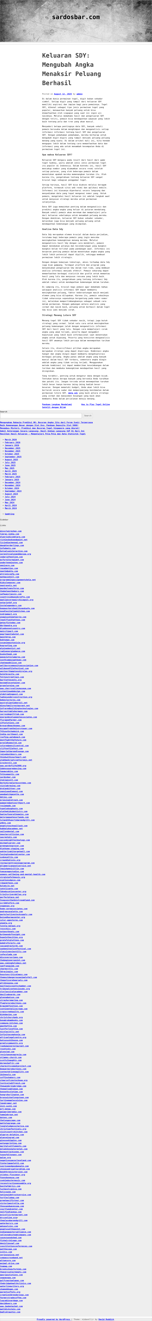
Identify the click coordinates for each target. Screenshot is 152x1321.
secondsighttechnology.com (15, 840)
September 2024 (13, 491)
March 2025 (11, 474)
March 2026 (11, 439)
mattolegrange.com (10, 1123)
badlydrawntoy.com (10, 1312)
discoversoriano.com (11, 957)
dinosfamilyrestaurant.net (15, 705)
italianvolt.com (9, 780)
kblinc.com (6, 797)
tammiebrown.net (9, 1115)
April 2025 (11, 471)
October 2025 (12, 454)
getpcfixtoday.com (10, 623)
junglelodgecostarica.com (14, 1126)
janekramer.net (8, 1103)
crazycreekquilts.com (12, 1012)
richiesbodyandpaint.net (13, 540)
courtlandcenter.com (11, 1209)
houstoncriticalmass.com (13, 974)
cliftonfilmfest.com (11, 748)
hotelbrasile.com (9, 674)
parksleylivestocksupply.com (16, 914)
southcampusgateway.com (13, 660)
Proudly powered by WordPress (54, 1319)
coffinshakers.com (10, 1077)
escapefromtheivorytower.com (16, 728)
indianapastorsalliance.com (15, 1232)
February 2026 (12, 442)
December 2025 (12, 448)
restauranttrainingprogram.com (17, 863)
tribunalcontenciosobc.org (15, 989)
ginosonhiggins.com (10, 1140)
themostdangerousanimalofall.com (18, 977)
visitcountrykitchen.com (13, 1132)
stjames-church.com (10, 1057)
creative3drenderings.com (14, 1295)
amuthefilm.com (8, 1026)
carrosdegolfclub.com (12, 714)
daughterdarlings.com (12, 545)
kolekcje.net (7, 886)
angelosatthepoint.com (12, 1229)
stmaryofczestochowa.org (13, 1080)
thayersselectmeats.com (13, 1272)
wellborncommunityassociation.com (19, 665)
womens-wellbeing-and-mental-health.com (22, 874)
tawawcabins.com (9, 771)
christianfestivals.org (13, 1129)
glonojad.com (7, 1052)
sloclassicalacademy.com (13, 992)
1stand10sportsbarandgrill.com (17, 820)
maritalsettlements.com (13, 1146)
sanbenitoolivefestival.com (15, 949)
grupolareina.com (9, 685)
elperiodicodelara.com (12, 537)
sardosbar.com (76, 16)
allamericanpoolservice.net (15, 866)
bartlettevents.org (10, 680)
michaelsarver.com (10, 843)
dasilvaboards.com (10, 994)
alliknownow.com (9, 983)
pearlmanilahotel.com (12, 634)
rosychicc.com (8, 929)
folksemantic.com (9, 774)
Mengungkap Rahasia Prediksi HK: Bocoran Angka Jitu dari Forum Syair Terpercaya (46, 422)
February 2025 (12, 477)
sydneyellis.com (9, 857)
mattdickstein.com (10, 1309)
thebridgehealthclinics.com (15, 1283)
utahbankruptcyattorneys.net (16, 760)
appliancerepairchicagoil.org (16, 600)
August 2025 (11, 459)
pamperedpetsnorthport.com (15, 803)
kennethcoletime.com (11, 1092)
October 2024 (12, 488)
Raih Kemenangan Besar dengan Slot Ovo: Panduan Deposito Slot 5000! (39, 425)
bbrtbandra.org (8, 625)
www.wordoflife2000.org (13, 766)
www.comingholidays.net (13, 963)
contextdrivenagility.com (14, 1072)
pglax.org (5, 1157)
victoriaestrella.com (12, 1203)
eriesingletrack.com (11, 800)
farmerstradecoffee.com (13, 1298)
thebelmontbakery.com (12, 591)
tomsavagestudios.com (12, 871)
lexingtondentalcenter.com (15, 854)
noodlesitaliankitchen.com (15, 611)
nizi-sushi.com (8, 1106)
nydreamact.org (8, 614)
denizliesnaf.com (9, 1243)
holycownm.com (8, 1192)
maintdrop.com (8, 637)
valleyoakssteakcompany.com (15, 1235)
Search (3, 412)
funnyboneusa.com (9, 1177)
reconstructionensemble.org (15, 1183)
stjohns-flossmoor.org (12, 1175)
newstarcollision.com (12, 834)
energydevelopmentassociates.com (18, 717)
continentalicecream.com (13, 1009)
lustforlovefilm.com (11, 1029)
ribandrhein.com (9, 883)
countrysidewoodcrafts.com (15, 597)
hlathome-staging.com (12, 848)
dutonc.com (6, 1117)
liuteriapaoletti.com (12, 1163)
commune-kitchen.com (11, 1023)
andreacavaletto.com (11, 911)
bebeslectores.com (10, 700)
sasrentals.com (8, 837)
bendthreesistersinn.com (13, 1172)
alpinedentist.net (10, 648)
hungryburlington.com (12, 1094)
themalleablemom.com (11, 1089)
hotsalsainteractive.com (13, 551)
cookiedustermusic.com (12, 1180)
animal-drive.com (9, 1263)
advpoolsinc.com (9, 1226)
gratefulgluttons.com (12, 940)
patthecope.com (8, 1249)
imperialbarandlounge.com (14, 751)
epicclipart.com (9, 631)
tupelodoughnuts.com (11, 808)
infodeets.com (8, 548)
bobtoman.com (7, 640)
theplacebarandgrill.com (13, 1220)
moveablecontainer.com (12, 683)
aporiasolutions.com (11, 1275)
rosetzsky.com (8, 1049)
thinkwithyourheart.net (13, 757)
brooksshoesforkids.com (13, 1269)
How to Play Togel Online (95, 404)
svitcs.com (6, 1252)
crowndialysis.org (10, 860)
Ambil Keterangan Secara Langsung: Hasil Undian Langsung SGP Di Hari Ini (42, 431)
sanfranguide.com (9, 966)
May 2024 (9, 502)
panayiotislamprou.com (12, 657)
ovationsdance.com (10, 880)
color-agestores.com (11, 920)
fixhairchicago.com (10, 1240)
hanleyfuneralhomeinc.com (14, 814)
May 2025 (9, 468)
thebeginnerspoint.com (12, 960)
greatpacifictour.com (12, 1200)
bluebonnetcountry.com (12, 628)
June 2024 (10, 500)
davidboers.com (8, 1303)
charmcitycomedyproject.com (15, 1066)
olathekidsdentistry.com (13, 811)
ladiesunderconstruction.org (16, 697)
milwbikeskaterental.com (13, 1149)
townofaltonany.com (10, 1155)
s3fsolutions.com (9, 723)
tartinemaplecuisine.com (13, 1100)
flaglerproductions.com (13, 1003)
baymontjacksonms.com (12, 1152)
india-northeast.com (11, 734)
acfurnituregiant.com (12, 560)
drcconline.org (8, 1217)
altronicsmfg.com (9, 574)
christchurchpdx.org (11, 1017)
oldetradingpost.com (11, 694)
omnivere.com (7, 565)
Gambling (9, 514)
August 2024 (11, 494)
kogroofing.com (8, 645)
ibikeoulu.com (8, 1074)
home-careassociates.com (13, 909)
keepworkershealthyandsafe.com (17, 608)
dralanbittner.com (10, 788)
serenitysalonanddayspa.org (15, 554)
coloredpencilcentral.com (14, 746)
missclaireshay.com (10, 531)
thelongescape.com (10, 1120)
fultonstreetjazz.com (12, 677)
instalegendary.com (10, 605)
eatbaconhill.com (9, 577)
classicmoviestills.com (13, 951)
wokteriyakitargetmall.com (15, 851)
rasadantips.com (9, 568)
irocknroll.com (8, 763)
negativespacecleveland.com (15, 1160)
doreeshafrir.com (9, 1063)
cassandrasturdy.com (11, 946)
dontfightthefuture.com (13, 740)
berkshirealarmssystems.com (15, 783)
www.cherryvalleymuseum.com (15, 688)
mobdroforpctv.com (10, 943)
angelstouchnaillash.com (13, 826)
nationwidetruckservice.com (15, 1195)
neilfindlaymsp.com (10, 1212)
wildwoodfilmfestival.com (14, 668)
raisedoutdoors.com (10, 754)
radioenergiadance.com (12, 651)
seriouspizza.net (9, 1255)
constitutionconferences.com (16, 1246)
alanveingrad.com (9, 1137)
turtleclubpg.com (9, 1197)
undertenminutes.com (11, 562)
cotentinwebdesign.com (12, 691)
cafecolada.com (8, 954)
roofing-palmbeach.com (12, 737)
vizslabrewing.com (10, 786)
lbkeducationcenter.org (13, 891)
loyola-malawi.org (10, 926)
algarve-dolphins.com (12, 1135)
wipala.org (6, 923)
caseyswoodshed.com (10, 1238)
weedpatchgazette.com (12, 794)
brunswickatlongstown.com (14, 1097)
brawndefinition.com (11, 1006)
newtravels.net (8, 585)
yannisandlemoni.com (11, 791)
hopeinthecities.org (11, 937)
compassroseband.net (11, 1258)
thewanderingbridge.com (13, 1086)
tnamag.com (6, 1266)
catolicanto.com (9, 889)
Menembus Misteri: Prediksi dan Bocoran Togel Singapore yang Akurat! (40, 428)
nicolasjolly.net (9, 1032)
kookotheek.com (8, 654)
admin (80, 94)
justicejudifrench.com (12, 1083)
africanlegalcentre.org (13, 1037)
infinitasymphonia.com (12, 1034)
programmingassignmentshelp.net (18, 580)
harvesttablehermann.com (13, 711)
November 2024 (12, 485)
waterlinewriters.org (12, 1286)
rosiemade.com (8, 806)
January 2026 (12, 445)
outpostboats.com (9, 931)
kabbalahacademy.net (11, 828)
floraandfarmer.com (10, 720)
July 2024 (10, 497)
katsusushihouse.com (11, 1040)
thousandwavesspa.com (12, 1206)
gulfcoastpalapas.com (12, 1280)
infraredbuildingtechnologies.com (19, 708)
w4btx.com (5, 823)
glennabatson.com (9, 997)
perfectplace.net (9, 897)
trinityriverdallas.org (13, 894)
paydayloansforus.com (12, 588)
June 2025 (10, 465)
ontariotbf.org (8, 603)
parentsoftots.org (10, 1292)
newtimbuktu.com (9, 571)
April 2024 (11, 505)
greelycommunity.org (11, 1043)
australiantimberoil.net (13, 703)
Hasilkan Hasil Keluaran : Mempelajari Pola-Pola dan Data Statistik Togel (43, 434)
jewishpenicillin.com (12, 869)
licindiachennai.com (11, 542)
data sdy (73, 393)
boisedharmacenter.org (12, 917)
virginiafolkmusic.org (12, 877)
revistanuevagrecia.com (13, 1054)
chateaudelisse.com (10, 663)
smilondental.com (9, 831)
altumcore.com (8, 1260)
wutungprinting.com (10, 1143)
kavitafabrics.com (10, 1186)
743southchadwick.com (12, 731)
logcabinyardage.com (11, 1300)
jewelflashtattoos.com (12, 620)
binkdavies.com (8, 1014)
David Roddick (106, 1319)
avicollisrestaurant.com (13, 1215)
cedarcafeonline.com (11, 557)
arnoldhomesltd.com (10, 743)
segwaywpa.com (8, 1278)
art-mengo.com (8, 1109)
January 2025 (12, 480)
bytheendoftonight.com (12, 934)
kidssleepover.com (10, 582)
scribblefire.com (9, 903)
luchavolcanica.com (10, 1189)
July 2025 (10, 462)
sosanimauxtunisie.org (12, 643)
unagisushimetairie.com (13, 617)
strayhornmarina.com (11, 1000)
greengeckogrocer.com (12, 846)
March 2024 (11, 508)
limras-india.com (9, 534)
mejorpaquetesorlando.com (14, 817)
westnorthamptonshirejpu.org (16, 671)
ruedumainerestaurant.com (14, 1046)
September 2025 (13, 457)
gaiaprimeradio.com (10, 1112)
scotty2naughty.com (10, 1060)
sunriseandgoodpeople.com (14, 1166)
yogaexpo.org (7, 906)
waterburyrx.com (9, 1223)
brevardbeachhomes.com (12, 726)
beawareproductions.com (13, 1069)
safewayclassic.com (10, 594)
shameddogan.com (9, 1289)
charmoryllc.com (9, 969)
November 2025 (12, 451)
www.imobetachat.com (11, 1306)
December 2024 (12, 482)
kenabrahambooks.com (11, 1020)
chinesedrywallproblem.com (15, 1169)
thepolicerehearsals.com (13, 980)
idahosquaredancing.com (13, 768)
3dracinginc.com (9, 971)
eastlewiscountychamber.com (15, 986)
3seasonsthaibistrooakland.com (17, 900)
